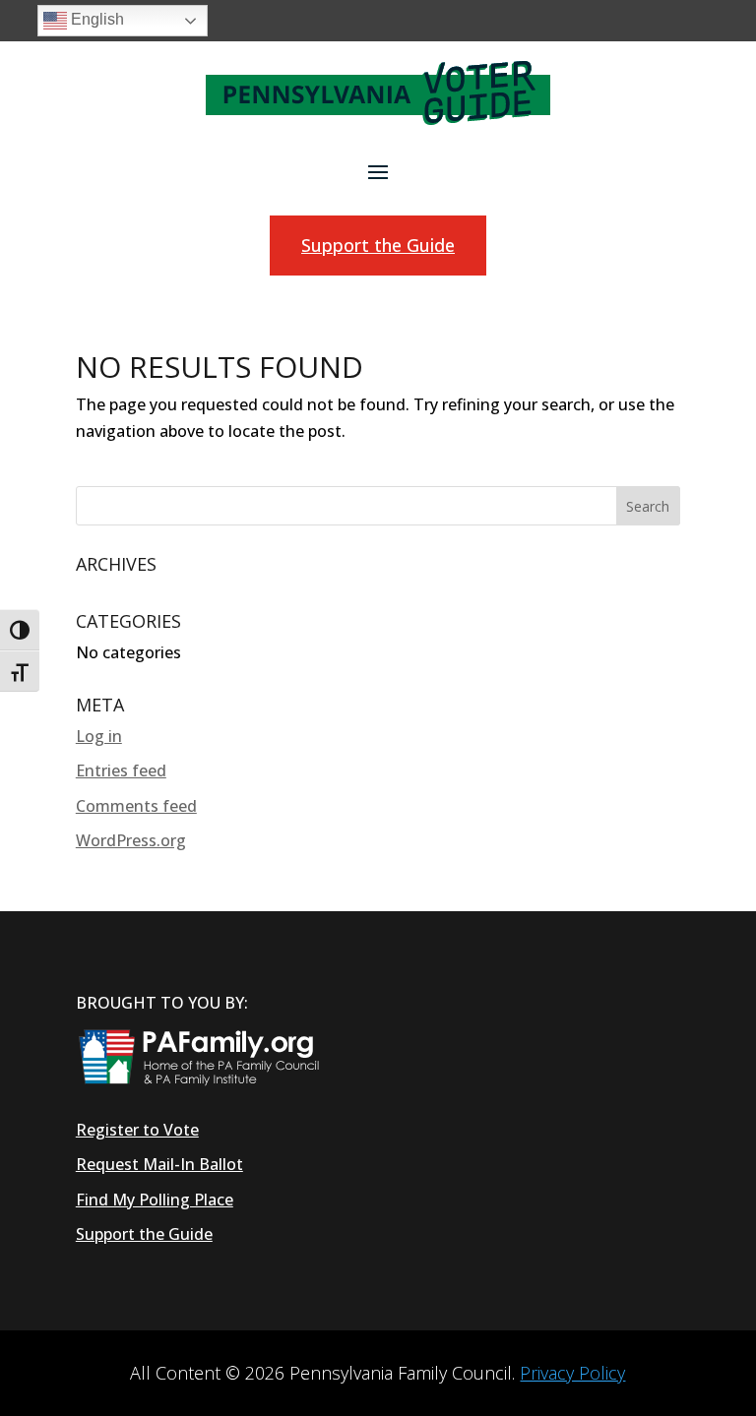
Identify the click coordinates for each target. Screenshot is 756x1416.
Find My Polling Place (154, 1199)
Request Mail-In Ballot (159, 1164)
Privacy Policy (572, 1373)
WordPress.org (131, 840)
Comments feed (136, 806)
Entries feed (121, 770)
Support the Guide (378, 245)
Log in (99, 736)
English (95, 19)
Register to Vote (137, 1129)
